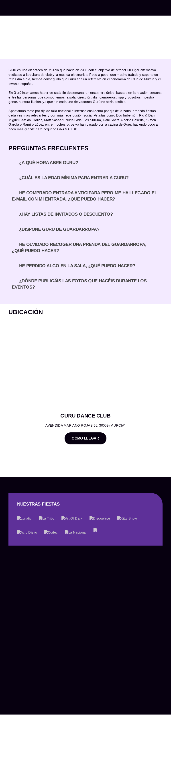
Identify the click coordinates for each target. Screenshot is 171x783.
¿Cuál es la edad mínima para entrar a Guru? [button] (74, 177)
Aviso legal (17, 714)
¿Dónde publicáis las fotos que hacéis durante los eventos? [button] (79, 283)
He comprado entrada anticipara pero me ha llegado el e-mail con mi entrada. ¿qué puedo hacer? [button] (84, 195)
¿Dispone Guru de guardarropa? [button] (59, 229)
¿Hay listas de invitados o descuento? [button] (66, 214)
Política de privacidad (45, 714)
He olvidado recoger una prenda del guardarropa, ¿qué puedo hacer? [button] (79, 247)
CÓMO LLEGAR (85, 438)
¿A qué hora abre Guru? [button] (48, 162)
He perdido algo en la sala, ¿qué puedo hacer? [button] (77, 265)
